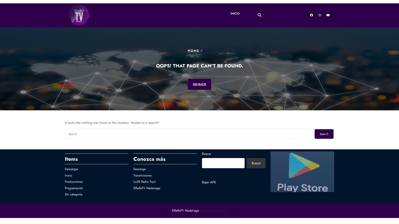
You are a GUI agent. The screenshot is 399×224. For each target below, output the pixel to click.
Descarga (139, 169)
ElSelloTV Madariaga (146, 188)
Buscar (206, 153)
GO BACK (199, 84)
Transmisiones (142, 175)
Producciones (74, 181)
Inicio (235, 13)
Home (194, 50)
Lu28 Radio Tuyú (144, 181)
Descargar (71, 169)
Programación (74, 188)
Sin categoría (73, 194)
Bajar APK (209, 182)
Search (324, 134)
